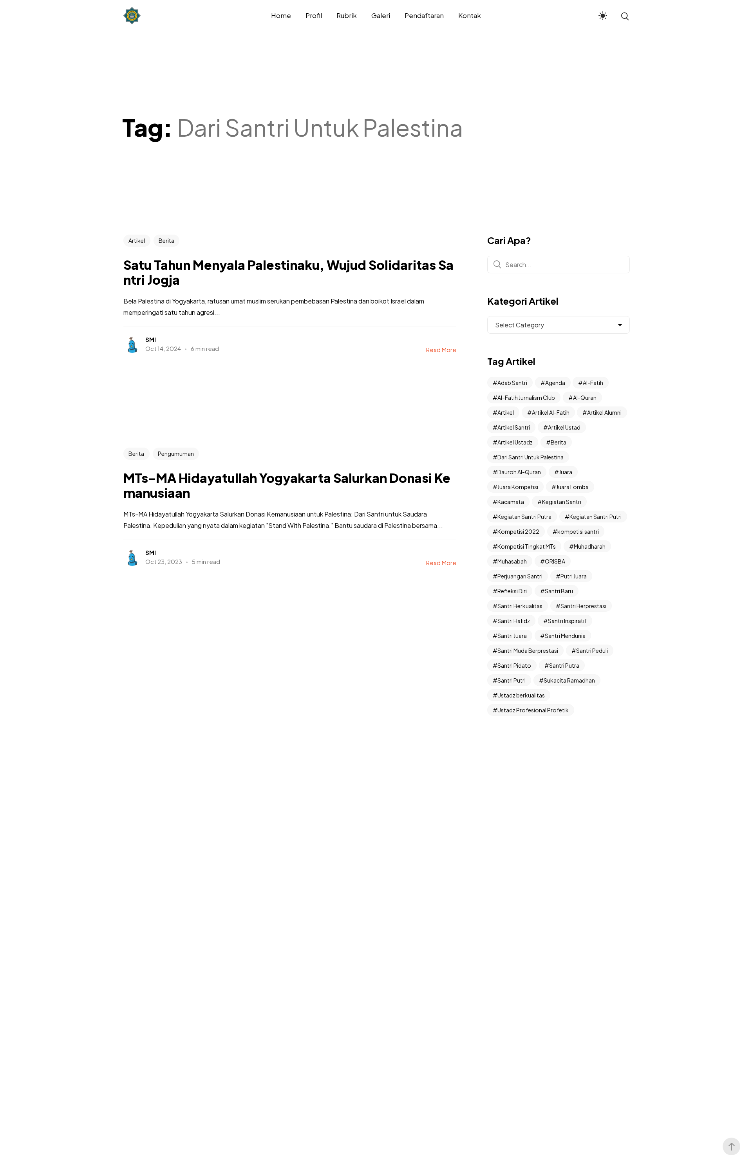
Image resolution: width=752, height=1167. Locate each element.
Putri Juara (573, 576)
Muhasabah (512, 561)
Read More (441, 349)
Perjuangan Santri (519, 576)
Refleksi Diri (512, 590)
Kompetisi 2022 (518, 531)
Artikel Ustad (564, 427)
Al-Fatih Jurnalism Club (526, 397)
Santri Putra (564, 665)
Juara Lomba (572, 486)
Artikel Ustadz (515, 442)
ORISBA (555, 561)
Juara (565, 471)
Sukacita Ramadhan (569, 680)
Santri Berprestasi (583, 605)
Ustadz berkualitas (521, 695)
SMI (150, 339)
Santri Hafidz (513, 620)
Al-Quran (585, 397)
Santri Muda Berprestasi (527, 650)
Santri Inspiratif (567, 620)
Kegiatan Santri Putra (524, 516)
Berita (166, 240)
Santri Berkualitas (519, 605)
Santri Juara (512, 635)
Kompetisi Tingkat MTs (526, 546)
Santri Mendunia (565, 635)
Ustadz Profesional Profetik (533, 710)
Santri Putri (511, 680)
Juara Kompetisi (517, 486)
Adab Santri (512, 382)
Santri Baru (559, 590)
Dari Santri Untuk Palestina (530, 457)
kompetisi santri (578, 531)
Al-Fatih (593, 382)
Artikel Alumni (604, 412)
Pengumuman (176, 453)
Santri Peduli (592, 650)
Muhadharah (590, 546)
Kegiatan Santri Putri (595, 516)
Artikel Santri (513, 427)
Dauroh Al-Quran (519, 471)
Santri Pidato (514, 665)
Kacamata (510, 501)
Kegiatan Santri (561, 501)
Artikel (136, 240)
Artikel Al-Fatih (550, 412)
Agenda (555, 382)
